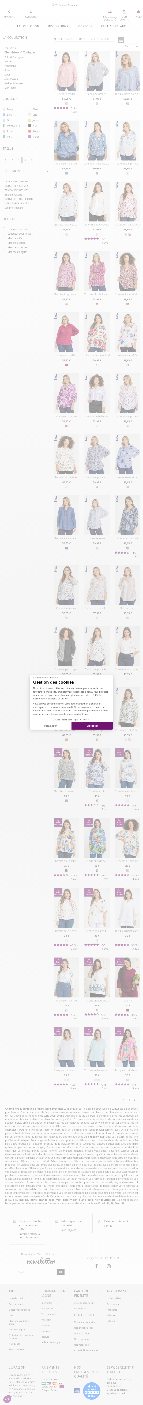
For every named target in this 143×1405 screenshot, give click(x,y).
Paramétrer (50, 725)
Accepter (92, 725)
